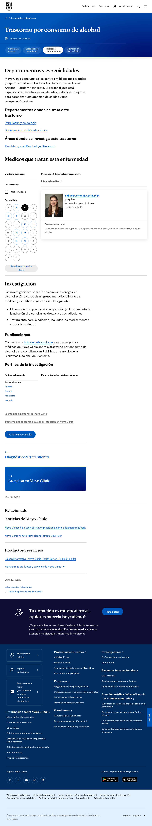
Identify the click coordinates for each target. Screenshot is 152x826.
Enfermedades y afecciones (22, 18)
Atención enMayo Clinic (73, 49)
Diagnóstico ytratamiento (32, 49)
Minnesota (10, 395)
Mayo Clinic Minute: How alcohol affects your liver (33, 535)
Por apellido (11, 200)
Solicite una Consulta (20, 38)
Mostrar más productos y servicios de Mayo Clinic (33, 566)
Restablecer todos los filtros (21, 268)
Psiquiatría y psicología (20, 123)
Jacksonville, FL (18, 191)
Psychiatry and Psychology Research (30, 146)
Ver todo (9, 400)
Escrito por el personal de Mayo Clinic (26, 413)
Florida (8, 391)
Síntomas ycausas (13, 49)
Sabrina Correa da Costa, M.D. (82, 195)
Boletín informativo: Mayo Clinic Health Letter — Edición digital (40, 558)
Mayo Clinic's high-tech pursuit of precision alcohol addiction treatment (45, 527)
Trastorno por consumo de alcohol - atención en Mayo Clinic (39, 421)
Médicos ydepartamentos (53, 49)
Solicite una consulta (20, 434)
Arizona (8, 386)
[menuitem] (13, 50)
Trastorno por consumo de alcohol (52, 29)
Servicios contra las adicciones (26, 130)
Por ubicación (12, 184)
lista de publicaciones (39, 342)
